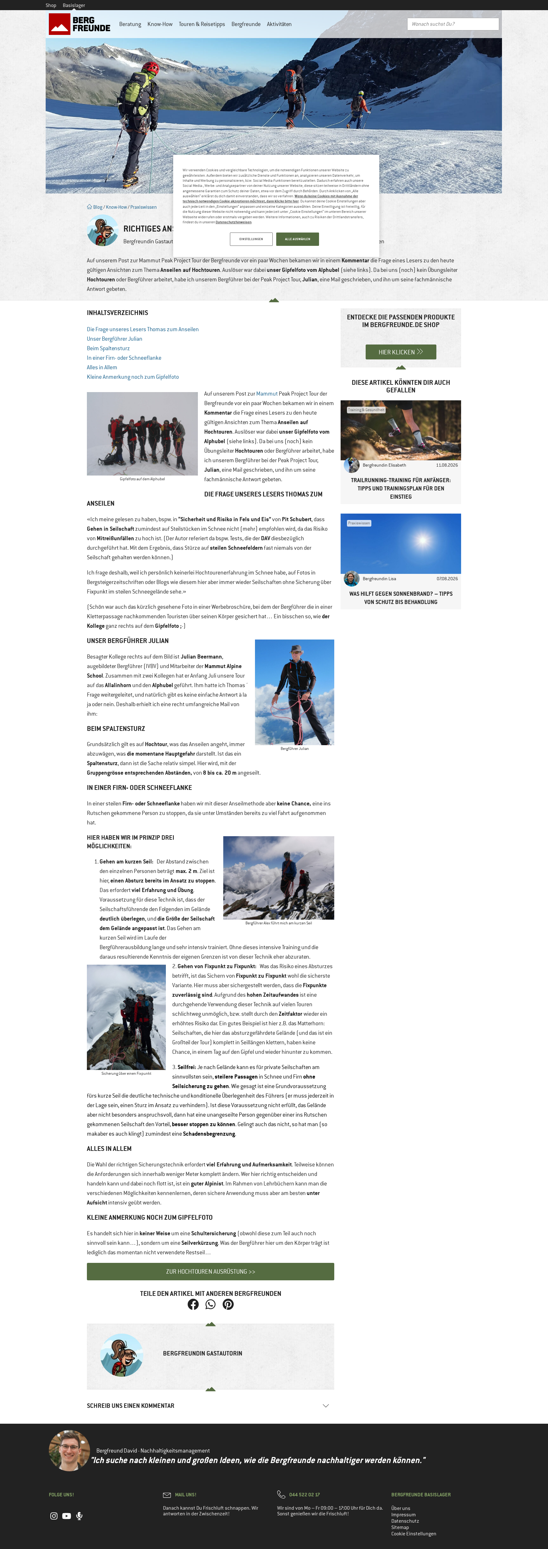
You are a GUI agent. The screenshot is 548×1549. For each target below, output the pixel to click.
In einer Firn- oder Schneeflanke (124, 358)
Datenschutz (405, 1521)
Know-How (160, 24)
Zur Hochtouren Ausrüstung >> (210, 1272)
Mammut (267, 393)
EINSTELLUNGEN (251, 239)
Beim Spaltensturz (108, 348)
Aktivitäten (279, 24)
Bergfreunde (246, 24)
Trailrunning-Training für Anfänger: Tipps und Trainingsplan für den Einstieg (401, 488)
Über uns (400, 1508)
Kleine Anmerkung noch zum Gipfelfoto (133, 377)
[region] (276, 206)
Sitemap (400, 1527)
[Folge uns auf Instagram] (54, 1519)
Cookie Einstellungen (413, 1534)
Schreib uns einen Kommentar (130, 1406)
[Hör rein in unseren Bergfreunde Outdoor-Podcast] (79, 1519)
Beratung (130, 24)
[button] (193, 1304)
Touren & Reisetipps (202, 24)
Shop (51, 5)
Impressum (403, 1515)
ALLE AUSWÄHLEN (297, 239)
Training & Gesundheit (366, 409)
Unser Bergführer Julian (114, 339)
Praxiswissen (143, 207)
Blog (97, 207)
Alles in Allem (102, 367)
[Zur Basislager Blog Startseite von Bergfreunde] (81, 24)
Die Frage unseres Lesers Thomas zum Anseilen (143, 329)
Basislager (74, 5)
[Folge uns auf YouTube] (67, 1519)
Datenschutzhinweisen (233, 222)
